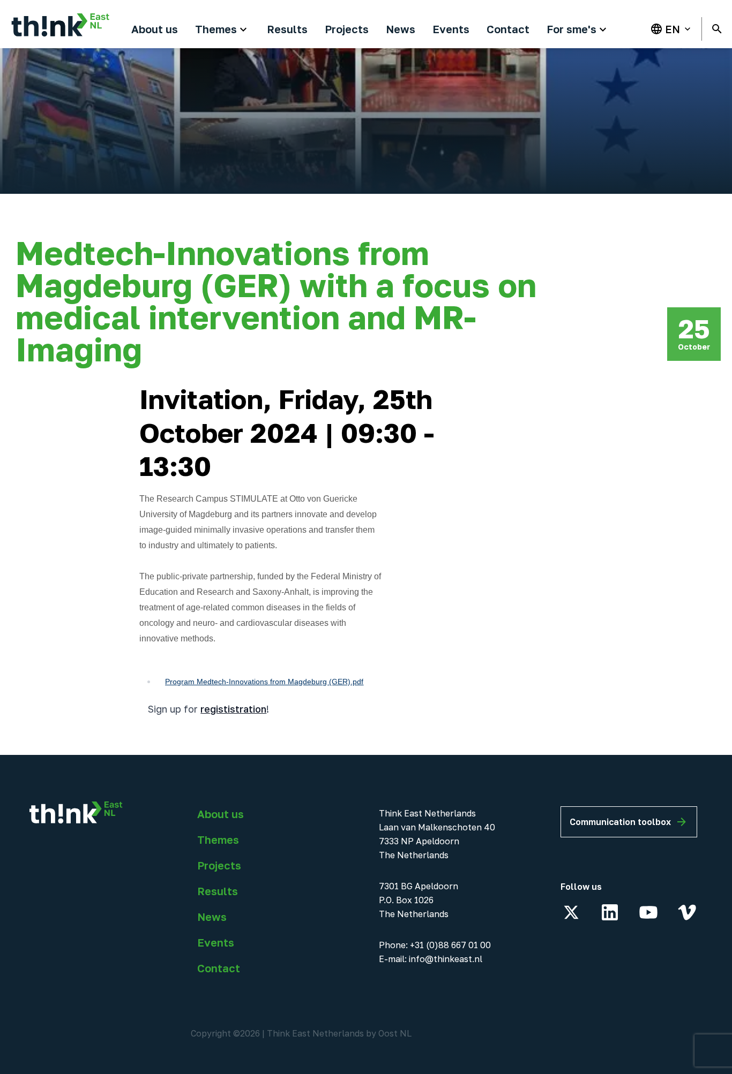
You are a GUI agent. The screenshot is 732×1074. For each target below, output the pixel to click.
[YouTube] (648, 912)
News (212, 916)
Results (217, 890)
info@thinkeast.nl (445, 959)
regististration (233, 709)
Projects (219, 865)
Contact (218, 968)
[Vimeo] (687, 912)
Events (215, 942)
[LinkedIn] (610, 912)
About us (220, 813)
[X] (571, 912)
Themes (218, 839)
